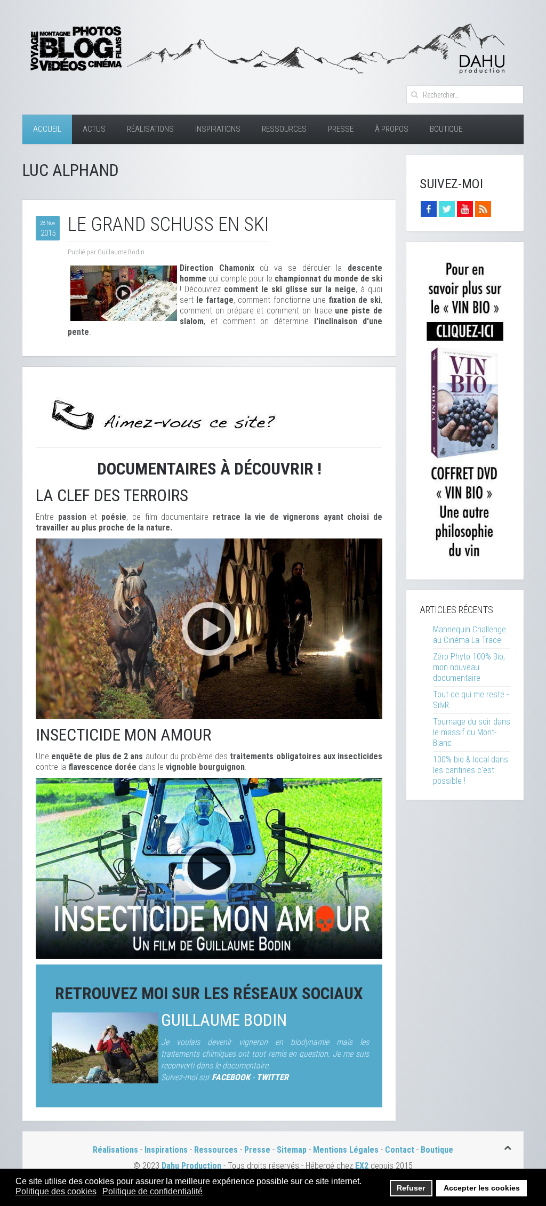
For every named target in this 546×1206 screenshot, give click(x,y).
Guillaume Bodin (224, 1020)
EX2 (361, 1166)
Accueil (47, 129)
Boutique (446, 129)
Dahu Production (191, 1166)
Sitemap (292, 1150)
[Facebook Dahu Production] (429, 208)
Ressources (284, 129)
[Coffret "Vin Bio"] (465, 410)
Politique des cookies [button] (56, 1191)
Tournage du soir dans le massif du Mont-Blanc (471, 732)
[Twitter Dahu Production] (447, 208)
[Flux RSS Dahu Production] (483, 208)
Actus (94, 129)
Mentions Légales (347, 1150)
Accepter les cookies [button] (482, 1188)
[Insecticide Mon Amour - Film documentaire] (209, 868)
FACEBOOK (231, 1077)
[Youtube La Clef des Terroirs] (465, 208)
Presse (341, 129)
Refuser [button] (411, 1188)
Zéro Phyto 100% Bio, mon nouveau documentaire (469, 667)
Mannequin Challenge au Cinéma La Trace (469, 634)
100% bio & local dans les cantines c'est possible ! (470, 770)
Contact (399, 1150)
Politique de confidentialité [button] (152, 1191)
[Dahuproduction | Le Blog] (265, 47)
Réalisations (150, 129)
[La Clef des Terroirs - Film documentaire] (209, 628)
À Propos (391, 129)
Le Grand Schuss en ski (168, 224)
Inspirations (217, 129)
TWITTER (272, 1077)
